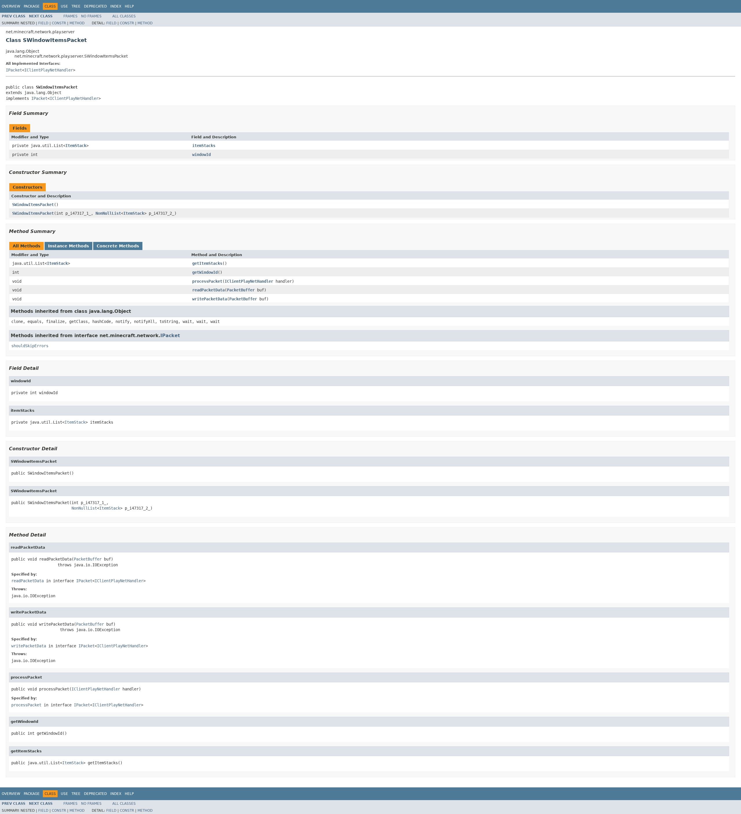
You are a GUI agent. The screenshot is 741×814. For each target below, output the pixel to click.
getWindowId (205, 272)
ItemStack (75, 145)
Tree (75, 6)
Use (64, 6)
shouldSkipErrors (29, 345)
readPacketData (208, 290)
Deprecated (95, 6)
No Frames (91, 16)
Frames (70, 16)
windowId (201, 154)
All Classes (124, 16)
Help (129, 6)
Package (32, 6)
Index (115, 6)
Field (43, 23)
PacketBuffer (241, 290)
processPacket (207, 281)
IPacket (14, 70)
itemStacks (203, 145)
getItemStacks (207, 263)
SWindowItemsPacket (33, 204)
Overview (11, 6)
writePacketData (209, 299)
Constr (59, 23)
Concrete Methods (118, 246)
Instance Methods (68, 246)
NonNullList (108, 213)
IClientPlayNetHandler (48, 70)
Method (77, 23)
